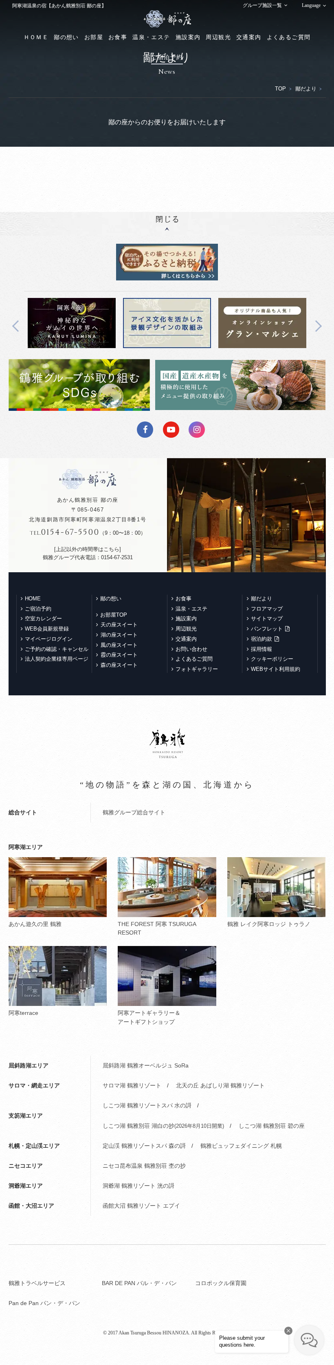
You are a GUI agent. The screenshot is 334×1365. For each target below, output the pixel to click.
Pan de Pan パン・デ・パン (44, 1303)
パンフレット (267, 629)
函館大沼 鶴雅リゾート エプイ (141, 1205)
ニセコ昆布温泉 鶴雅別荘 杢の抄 (144, 1165)
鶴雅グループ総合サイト (134, 812)
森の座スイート (119, 665)
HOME (33, 598)
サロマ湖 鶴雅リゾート (132, 1085)
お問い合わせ (191, 649)
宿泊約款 (261, 639)
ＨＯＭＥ (36, 37)
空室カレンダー (43, 618)
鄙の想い (66, 37)
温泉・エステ (151, 37)
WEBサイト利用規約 (275, 669)
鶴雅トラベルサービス (37, 1283)
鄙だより (305, 89)
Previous (18, 326)
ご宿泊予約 (166, 57)
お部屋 (93, 37)
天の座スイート (119, 625)
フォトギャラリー (197, 669)
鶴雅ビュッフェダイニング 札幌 (241, 1145)
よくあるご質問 (289, 37)
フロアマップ (267, 609)
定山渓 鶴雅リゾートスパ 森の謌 (144, 1145)
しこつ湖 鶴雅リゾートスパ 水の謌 (147, 1105)
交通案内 (248, 37)
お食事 (117, 37)
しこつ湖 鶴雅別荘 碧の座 (272, 1125)
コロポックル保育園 (220, 1283)
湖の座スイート (119, 635)
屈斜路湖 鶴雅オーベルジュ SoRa (146, 1065)
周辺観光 (218, 37)
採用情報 (261, 649)
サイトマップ (267, 618)
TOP (280, 89)
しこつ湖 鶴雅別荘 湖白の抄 (163, 1125)
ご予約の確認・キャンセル (56, 649)
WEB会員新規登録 (47, 629)
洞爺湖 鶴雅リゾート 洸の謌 (138, 1185)
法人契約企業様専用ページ (56, 659)
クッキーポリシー (272, 659)
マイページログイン (49, 639)
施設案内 (188, 37)
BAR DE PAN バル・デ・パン (139, 1283)
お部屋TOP (113, 615)
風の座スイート (119, 645)
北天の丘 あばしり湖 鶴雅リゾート (220, 1085)
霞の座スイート (119, 655)
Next (315, 326)
